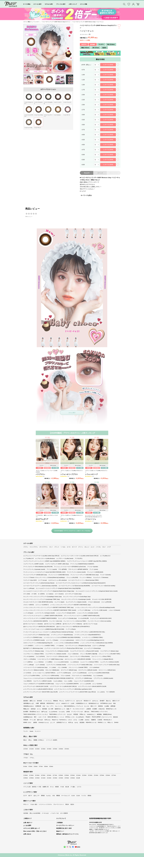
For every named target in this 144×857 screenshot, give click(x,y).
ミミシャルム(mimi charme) (61, 662)
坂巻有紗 (33, 709)
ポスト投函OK (64, 813)
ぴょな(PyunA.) (80, 717)
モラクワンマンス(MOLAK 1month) (87, 670)
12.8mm (61, 775)
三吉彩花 (99, 719)
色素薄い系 (45, 786)
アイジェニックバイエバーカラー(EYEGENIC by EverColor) (70, 566)
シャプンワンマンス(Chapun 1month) (45, 613)
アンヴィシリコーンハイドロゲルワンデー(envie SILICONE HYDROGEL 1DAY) (44, 572)
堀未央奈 (115, 717)
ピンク (92, 547)
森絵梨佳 (25, 700)
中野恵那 (75, 714)
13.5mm (102, 775)
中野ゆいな (82, 714)
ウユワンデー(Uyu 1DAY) (30, 580)
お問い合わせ (27, 834)
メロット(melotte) (62, 667)
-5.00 (83, 154)
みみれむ (87, 719)
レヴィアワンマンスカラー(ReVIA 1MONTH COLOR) (92, 686)
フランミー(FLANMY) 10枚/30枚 (88, 654)
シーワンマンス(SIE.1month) (99, 610)
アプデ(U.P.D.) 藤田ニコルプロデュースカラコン (47, 516)
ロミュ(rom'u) (101, 692)
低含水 (72, 804)
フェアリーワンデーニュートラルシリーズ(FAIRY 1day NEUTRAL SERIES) (87, 561)
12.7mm (55, 775)
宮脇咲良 (93, 719)
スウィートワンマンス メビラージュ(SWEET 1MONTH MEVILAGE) (82, 615)
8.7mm (41, 766)
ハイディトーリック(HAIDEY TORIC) (45, 645)
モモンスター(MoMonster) (52, 670)
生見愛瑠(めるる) (27, 717)
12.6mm (49, 775)
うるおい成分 (33, 804)
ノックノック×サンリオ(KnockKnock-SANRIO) (66, 643)
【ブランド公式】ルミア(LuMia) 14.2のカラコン (96, 471)
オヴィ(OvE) (26, 594)
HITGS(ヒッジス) (69, 717)
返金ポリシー (60, 831)
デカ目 (62, 786)
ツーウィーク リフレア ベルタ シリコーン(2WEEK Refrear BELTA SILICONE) (43, 629)
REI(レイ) (110, 722)
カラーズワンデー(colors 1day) (73, 594)
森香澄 (35, 722)
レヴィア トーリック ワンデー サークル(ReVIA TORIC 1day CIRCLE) (77, 692)
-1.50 (83, 84)
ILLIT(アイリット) (70, 700)
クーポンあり (45, 813)
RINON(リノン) (102, 722)
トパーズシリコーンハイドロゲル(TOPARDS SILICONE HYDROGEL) (62, 637)
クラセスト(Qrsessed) (94, 602)
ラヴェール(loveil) (65, 675)
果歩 (114, 703)
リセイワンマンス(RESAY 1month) (42, 681)
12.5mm (43, 775)
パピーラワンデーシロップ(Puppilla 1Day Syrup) (78, 645)
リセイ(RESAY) (27, 681)
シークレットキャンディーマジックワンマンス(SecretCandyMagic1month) (95, 607)
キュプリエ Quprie (59, 602)
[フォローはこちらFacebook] (73, 847)
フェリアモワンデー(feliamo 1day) (109, 651)
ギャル (52, 786)
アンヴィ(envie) (94, 569)
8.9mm (51, 766)
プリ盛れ (72, 786)
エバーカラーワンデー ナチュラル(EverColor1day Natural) (38, 583)
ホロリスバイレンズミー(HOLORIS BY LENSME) (78, 659)
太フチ (25, 795)
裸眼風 (58, 795)
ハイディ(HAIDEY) (28, 645)
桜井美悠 (44, 709)
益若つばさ (40, 719)
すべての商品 (26, 4)
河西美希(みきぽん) (28, 706)
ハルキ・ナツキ (42, 717)
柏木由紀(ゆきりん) (94, 703)
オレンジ (87, 547)
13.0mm (72, 775)
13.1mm (78, 775)
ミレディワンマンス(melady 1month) (56, 664)
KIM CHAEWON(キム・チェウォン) (73, 706)
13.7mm (113, 775)
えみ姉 (72, 703)
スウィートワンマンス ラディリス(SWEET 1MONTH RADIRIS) (40, 618)
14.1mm (31, 749)
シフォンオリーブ (91, 474)
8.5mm (30, 766)
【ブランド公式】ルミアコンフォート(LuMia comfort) (46, 471)
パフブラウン (40, 474)
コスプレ (79, 786)
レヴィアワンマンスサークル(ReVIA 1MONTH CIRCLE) (38, 689)
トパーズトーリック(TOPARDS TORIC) (92, 637)
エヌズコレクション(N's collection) (57, 580)
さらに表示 (72, 412)
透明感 (43, 795)
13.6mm (108, 775)
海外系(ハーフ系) (36, 786)
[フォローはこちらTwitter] (70, 847)
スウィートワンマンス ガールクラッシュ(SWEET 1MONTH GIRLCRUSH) (42, 615)
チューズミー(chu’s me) (55, 621)
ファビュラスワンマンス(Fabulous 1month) (56, 651)
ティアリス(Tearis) (71, 629)
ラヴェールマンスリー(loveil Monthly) (82, 675)
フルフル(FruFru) (40, 656)
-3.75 (83, 129)
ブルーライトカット (58, 804)
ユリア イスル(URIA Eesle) (79, 673)
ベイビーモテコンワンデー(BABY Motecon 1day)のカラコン (56, 21)
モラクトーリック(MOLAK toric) (107, 670)
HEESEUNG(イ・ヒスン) (53, 703)
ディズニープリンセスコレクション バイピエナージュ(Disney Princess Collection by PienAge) (48, 632)
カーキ (68, 547)
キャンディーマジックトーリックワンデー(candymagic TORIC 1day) (41, 599)
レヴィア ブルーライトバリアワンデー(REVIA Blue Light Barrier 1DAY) (73, 689)
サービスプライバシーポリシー (65, 825)
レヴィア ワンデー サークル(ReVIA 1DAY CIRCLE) (63, 686)
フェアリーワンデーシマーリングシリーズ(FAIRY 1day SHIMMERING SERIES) (44, 561)
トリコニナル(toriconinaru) (67, 640)
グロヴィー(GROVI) (28, 604)
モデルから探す (49, 4)
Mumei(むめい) (108, 719)
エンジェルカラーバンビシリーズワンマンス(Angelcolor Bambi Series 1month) (97, 591)
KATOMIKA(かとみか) (106, 703)
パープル (98, 547)
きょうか (86, 706)
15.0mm (67, 749)
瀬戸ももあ (44, 711)
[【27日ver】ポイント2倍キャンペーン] (72, 14)
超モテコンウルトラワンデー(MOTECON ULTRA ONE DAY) (39, 626)
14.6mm (72, 778)
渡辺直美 (82, 722)
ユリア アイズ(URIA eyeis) (64, 673)
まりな (75, 719)
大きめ (78, 795)
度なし (30, 740)
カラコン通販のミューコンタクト (31, 21)
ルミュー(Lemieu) (97, 683)
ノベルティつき (54, 813)
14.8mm (61, 749)
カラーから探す (37, 4)
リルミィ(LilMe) (68, 681)
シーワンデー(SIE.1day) (84, 610)
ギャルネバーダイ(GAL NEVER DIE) (101, 599)
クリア (109, 547)
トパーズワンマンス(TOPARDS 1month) (34, 640)
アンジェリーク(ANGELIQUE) (95, 572)
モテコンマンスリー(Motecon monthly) (33, 670)
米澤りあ (70, 722)
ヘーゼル (63, 547)
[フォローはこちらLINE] (64, 847)
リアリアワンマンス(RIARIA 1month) (103, 678)
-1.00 (83, 74)
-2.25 (83, 99)
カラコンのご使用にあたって (31, 828)
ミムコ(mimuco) (74, 662)
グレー (51, 547)
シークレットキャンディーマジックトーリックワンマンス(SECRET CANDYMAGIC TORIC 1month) (49, 610)
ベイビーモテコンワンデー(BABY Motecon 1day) (50, 659)
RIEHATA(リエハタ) (91, 722)
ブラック (56, 547)
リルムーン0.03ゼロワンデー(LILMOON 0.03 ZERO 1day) (38, 683)
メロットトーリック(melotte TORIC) (78, 667)
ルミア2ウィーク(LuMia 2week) (64, 558)
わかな (76, 722)
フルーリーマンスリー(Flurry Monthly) (80, 656)
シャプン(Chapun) (28, 613)
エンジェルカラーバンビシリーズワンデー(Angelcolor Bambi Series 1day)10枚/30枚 (58, 588)
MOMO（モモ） (27, 722)
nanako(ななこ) (91, 714)
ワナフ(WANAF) (110, 692)
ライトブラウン (34, 547)
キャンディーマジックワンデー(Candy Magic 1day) (77, 596)
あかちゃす (79, 700)
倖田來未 (100, 706)
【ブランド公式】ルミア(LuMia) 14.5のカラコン (71, 471)
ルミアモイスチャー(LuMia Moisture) (45, 558)
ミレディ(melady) (40, 664)
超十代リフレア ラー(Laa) (90, 624)
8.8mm (46, 766)
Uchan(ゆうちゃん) (43, 722)
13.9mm (31, 778)
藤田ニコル (33, 700)
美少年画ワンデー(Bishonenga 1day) (33, 648)
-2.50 (83, 104)
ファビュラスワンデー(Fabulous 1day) (33, 651)
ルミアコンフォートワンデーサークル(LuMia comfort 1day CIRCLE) (41, 555)
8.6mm (35, 766)
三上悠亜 (81, 719)
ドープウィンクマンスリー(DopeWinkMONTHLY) (87, 634)
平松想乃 (88, 717)
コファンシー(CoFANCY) (42, 604)
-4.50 (83, 144)
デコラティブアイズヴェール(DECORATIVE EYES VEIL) (90, 632)
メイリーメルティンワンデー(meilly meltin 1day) (107, 664)
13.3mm (90, 775)
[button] (24, 14)
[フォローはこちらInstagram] (67, 847)
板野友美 (42, 703)
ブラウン (25, 547)
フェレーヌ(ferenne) (73, 654)
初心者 (67, 786)
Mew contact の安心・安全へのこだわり (35, 831)
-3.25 (83, 119)
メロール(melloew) (94, 667)
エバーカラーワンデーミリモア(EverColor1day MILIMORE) (74, 585)
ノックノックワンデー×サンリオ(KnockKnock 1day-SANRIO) (96, 643)
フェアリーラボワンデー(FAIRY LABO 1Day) (57, 564)
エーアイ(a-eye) (42, 580)
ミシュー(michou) (38, 662)
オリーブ (74, 547)
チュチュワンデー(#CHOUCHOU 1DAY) (101, 618)
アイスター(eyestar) (92, 566)
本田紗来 (25, 719)
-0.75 (83, 69)
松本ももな (47, 719)
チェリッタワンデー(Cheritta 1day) (67, 618)
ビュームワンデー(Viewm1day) (92, 648)
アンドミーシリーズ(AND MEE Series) (58, 574)
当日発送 (25, 813)
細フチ (30, 795)
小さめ (73, 795)
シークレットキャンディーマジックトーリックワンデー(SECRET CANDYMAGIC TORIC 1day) (48, 607)
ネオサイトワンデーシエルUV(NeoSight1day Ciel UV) (90, 640)
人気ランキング (73, 4)
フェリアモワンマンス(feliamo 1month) (55, 654)
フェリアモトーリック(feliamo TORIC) (33, 654)
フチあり (25, 757)
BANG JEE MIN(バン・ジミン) (56, 717)
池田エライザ (115, 700)
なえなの (69, 714)
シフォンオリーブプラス (69, 474)
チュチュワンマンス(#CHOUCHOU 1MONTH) (35, 621)
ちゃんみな (62, 711)
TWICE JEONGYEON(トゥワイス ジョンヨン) (35, 714)
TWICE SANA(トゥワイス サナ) (99, 711)
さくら (39, 709)
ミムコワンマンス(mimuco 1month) (109, 662)
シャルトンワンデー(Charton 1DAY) (65, 613)
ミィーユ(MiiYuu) (28, 662)
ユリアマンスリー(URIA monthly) (50, 675)
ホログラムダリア (42, 519)
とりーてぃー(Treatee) (52, 640)
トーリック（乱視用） (52, 740)
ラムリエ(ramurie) (98, 675)
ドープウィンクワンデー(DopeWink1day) (62, 634)
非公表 (78, 778)
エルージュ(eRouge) (28, 588)
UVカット (26, 804)
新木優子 (102, 700)
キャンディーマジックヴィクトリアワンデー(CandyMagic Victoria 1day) (42, 596)
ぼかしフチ (36, 795)
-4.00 (83, 134)
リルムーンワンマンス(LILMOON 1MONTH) (67, 683)
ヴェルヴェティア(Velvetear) (100, 577)
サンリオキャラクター (79, 709)
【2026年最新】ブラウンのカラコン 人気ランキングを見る (72, 531)
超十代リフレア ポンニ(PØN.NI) (52, 624)
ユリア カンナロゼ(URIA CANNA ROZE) (98, 673)
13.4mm (96, 775)
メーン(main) (52, 667)
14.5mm (55, 749)
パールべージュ (90, 519)
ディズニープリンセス (77, 711)
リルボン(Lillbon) (57, 681)
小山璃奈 (106, 706)
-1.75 (83, 89)
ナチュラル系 (26, 786)
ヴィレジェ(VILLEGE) (72, 577)
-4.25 (83, 139)
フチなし (32, 757)
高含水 (67, 804)
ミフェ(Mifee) (48, 662)
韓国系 (57, 786)
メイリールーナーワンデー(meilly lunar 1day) (35, 667)
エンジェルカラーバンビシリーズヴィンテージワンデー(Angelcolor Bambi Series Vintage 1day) (48, 591)
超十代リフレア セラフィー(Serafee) (33, 624)
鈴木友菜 (39, 700)
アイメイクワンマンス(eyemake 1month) (34, 569)
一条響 (37, 703)
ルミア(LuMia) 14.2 (105, 555)
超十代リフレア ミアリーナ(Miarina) (72, 624)
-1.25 (83, 79)
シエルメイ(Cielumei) (114, 610)
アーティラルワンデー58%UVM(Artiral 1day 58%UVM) (38, 566)
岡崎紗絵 (55, 700)
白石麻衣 (94, 709)
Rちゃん (61, 700)
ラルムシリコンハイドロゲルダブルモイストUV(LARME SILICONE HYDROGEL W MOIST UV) (48, 678)
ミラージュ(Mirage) (28, 664)
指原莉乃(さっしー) (60, 709)
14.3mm (43, 749)
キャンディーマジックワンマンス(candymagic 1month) (76, 599)
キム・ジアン (50, 706)
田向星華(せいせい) (35, 711)
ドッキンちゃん (47, 700)
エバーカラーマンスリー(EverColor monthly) (103, 585)
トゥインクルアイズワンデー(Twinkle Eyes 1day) (36, 634)
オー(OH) (34, 594)
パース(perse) (59, 645)
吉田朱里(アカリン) (62, 722)
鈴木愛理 (25, 711)
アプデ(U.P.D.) (78, 558)
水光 (53, 795)
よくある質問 (27, 825)
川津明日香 (38, 706)
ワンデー (25, 731)
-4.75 (83, 149)
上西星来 (88, 709)
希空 (35, 717)
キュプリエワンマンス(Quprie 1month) (76, 602)
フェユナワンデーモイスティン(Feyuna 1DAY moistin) (84, 651)
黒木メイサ (93, 706)
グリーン (80, 547)
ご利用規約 (59, 822)
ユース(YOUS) (27, 673)
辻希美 (68, 711)
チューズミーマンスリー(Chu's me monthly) (99, 621)
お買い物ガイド (27, 822)
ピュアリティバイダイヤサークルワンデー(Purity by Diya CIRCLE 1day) (64, 648)
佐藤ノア (69, 709)
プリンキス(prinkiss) (28, 656)
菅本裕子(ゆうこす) (111, 709)
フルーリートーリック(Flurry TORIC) (101, 656)
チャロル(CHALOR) (83, 618)
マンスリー (38, 731)
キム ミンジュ (58, 706)
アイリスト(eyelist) (52, 569)
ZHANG (116, 722)
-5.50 (83, 159)
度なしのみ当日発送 (35, 813)
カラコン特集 (83, 4)
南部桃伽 (99, 714)
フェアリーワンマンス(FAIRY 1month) (33, 564)
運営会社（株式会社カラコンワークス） (67, 834)
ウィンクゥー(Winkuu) (85, 577)
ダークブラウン (43, 547)
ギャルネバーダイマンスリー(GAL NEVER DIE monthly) (38, 602)
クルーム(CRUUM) (106, 602)
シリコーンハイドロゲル (45, 804)
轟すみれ (87, 711)
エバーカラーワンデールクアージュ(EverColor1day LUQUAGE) (40, 585)
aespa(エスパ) (65, 703)
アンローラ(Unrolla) (105, 574)
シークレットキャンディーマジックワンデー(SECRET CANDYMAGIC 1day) (70, 604)
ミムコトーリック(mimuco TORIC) (89, 662)
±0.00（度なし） (86, 64)
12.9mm (66, 775)
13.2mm (84, 775)
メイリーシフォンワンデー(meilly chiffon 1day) (79, 664)
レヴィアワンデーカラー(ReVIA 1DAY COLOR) (35, 686)
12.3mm (31, 775)
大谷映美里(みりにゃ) (81, 703)
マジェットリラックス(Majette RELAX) (102, 659)
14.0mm (25, 749)
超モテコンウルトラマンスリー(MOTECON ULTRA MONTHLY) (73, 626)
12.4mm (37, 775)
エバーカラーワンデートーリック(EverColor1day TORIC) (83, 580)
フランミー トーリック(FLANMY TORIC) (109, 654)
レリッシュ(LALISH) (85, 683)
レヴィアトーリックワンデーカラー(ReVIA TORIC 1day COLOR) (40, 692)
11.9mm (25, 775)
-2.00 (83, 94)
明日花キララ (87, 700)
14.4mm (49, 749)
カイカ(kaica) (49, 594)
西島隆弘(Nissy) (107, 714)
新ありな (108, 700)
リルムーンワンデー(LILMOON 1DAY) (84, 681)
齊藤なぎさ (26, 709)
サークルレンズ (65, 795)
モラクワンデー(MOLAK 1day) (69, 670)
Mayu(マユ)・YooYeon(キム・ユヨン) (62, 719)
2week (31, 731)
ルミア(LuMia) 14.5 (28, 558)
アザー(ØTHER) (62, 569)
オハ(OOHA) (41, 594)
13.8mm (25, 778)
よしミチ (52, 722)
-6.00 (83, 164)
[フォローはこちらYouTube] (77, 846)
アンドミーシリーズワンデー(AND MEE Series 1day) (85, 574)
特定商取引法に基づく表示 (64, 828)
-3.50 (83, 124)
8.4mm (25, 766)
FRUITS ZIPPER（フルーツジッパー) (102, 717)
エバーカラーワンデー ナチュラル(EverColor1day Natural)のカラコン (93, 516)
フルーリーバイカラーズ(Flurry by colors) (57, 656)
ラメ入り (83, 795)
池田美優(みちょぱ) (28, 703)
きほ (44, 706)
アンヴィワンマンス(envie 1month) (76, 572)
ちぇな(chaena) (53, 711)
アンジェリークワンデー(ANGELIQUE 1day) (35, 574)
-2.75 (83, 109)
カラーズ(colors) (59, 594)
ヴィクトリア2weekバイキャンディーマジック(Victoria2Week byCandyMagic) (44, 577)
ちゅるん (48, 795)
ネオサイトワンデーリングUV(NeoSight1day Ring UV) (37, 643)
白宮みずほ (102, 709)
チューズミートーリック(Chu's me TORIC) (75, 621)
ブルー (104, 547)
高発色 (89, 795)
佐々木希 (50, 709)
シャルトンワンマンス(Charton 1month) (87, 613)
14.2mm (37, 749)
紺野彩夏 (113, 706)
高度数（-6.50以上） (39, 740)
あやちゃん (95, 700)
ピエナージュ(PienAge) (98, 645)
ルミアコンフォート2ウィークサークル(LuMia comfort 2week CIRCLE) (79, 555)
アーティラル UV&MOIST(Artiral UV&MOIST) (82, 564)
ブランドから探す (61, 4)
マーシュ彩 (33, 719)
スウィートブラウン (67, 519)
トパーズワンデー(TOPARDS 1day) (32, 637)
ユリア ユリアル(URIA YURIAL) (31, 675)
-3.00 (83, 114)
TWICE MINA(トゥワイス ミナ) (57, 714)
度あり (25, 740)
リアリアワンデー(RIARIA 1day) (83, 678)
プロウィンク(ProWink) (29, 659)
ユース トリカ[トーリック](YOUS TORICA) (44, 673)
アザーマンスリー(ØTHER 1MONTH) (78, 569)
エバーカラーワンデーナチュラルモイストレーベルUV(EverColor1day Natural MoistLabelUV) (81, 583)
